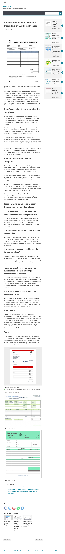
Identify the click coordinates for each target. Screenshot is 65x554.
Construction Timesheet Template (16, 487)
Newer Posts (7, 539)
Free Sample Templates (56, 550)
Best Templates (16, 550)
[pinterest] (14, 508)
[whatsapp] (18, 508)
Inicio (4, 2)
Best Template (38, 550)
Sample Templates (8, 550)
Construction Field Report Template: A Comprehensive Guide (23, 489)
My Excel (8, 6)
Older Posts (39, 539)
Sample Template (24, 550)
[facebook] (5, 508)
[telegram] (22, 508)
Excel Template (31, 550)
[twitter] (9, 508)
